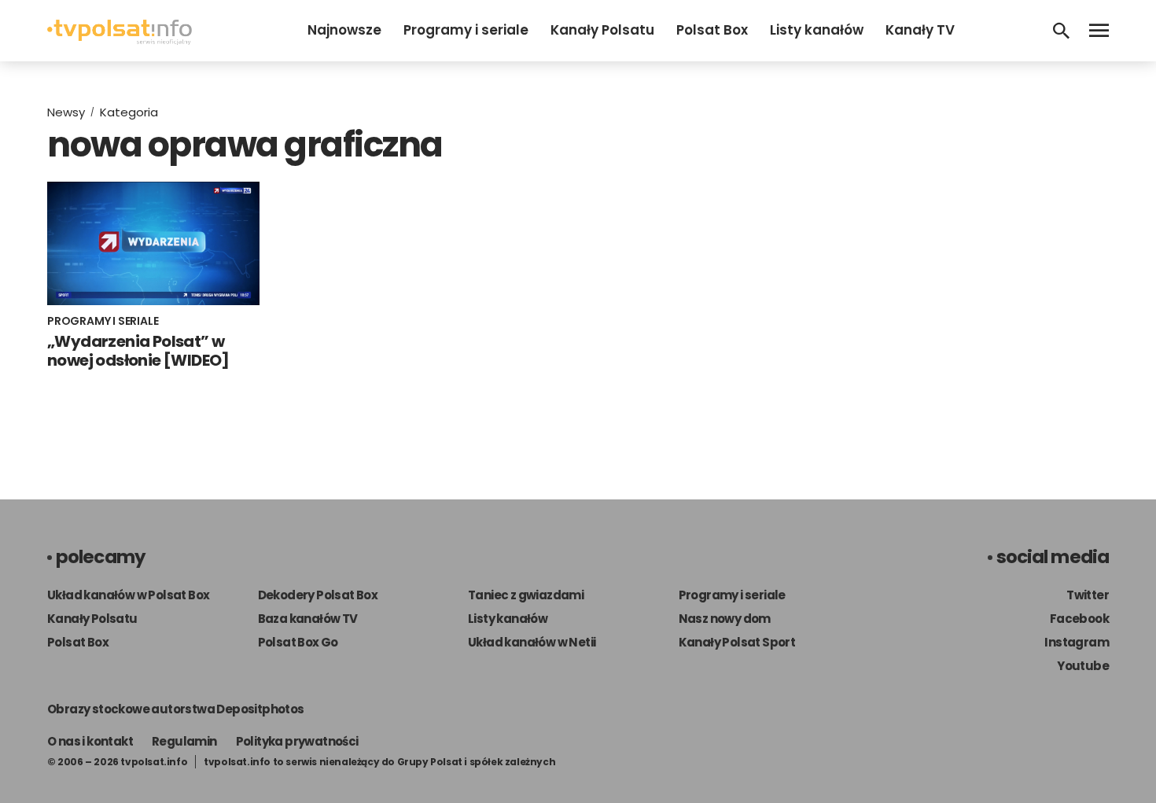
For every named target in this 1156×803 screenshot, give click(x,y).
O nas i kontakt (90, 741)
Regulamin (184, 741)
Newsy (66, 112)
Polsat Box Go (298, 642)
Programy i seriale (465, 29)
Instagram (1076, 642)
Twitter (1087, 595)
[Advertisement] (892, 211)
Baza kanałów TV (308, 618)
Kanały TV (920, 29)
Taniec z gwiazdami (526, 595)
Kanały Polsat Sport (737, 642)
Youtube (1083, 666)
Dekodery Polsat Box (318, 595)
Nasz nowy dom (725, 618)
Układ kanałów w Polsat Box (128, 595)
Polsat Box (712, 29)
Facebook (1079, 618)
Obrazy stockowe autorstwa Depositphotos (175, 709)
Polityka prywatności (297, 741)
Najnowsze (344, 29)
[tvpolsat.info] (119, 40)
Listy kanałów (816, 29)
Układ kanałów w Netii (531, 642)
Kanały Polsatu (602, 29)
